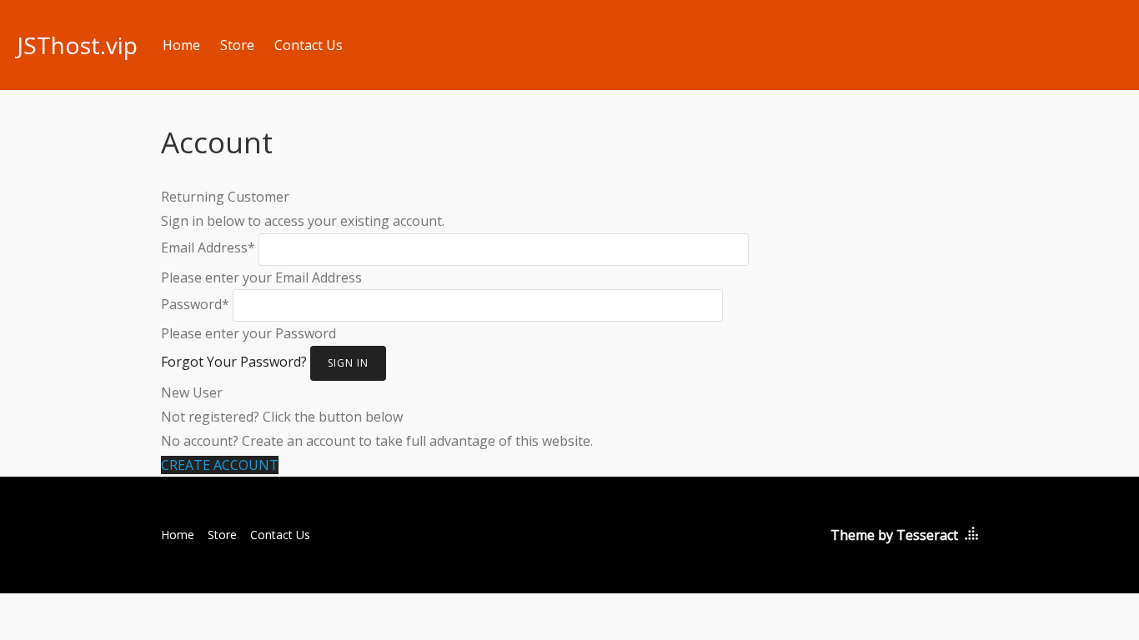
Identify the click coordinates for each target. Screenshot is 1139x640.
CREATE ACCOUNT (219, 465)
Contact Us (308, 45)
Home (181, 45)
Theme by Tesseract (894, 535)
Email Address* (208, 247)
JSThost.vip (77, 45)
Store (237, 45)
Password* (195, 304)
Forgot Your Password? (234, 361)
